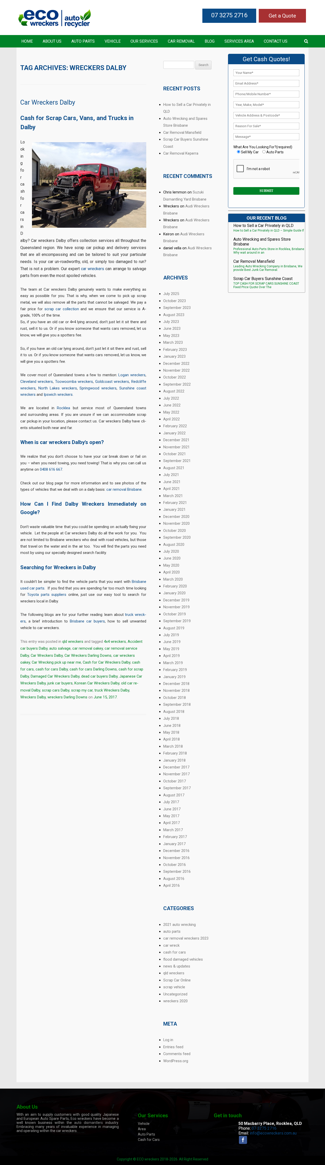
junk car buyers (60, 683)
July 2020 (171, 551)
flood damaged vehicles (183, 959)
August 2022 (173, 391)
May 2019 (171, 649)
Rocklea (63, 408)
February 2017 (175, 836)
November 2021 (176, 447)
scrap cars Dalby (55, 690)
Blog (210, 41)
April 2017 (171, 823)
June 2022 (172, 405)
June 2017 (172, 809)
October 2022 (174, 377)
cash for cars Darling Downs (93, 669)
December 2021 (176, 440)
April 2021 (171, 488)
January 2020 (174, 593)
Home (27, 41)
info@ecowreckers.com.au (273, 1133)
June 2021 (172, 482)
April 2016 (171, 885)
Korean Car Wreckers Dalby (96, 683)
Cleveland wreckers (36, 381)
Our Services (144, 41)
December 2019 (176, 600)
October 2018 (174, 697)
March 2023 (173, 342)
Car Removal (181, 41)
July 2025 (171, 293)
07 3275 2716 (229, 15)
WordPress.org (175, 1061)
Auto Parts (83, 41)
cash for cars (174, 952)
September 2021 (177, 460)
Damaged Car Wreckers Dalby (55, 676)
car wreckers (92, 268)
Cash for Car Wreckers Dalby (106, 662)
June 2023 (172, 328)
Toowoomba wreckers (74, 381)
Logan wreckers (131, 375)
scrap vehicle (174, 987)
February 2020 (175, 586)
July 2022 (171, 398)
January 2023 (174, 356)
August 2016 (173, 878)
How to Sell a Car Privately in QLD (263, 225)
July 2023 (171, 321)
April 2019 (171, 655)
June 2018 (172, 725)
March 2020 (173, 579)
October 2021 (174, 454)
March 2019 (173, 663)
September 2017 (177, 788)
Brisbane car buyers (87, 621)
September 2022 (177, 384)
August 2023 (173, 315)
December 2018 (176, 683)
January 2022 (174, 433)
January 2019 (174, 677)
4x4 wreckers (115, 641)
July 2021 (171, 474)
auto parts (172, 931)
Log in (168, 1040)
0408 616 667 (51, 469)
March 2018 (173, 746)
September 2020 (177, 537)
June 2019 (172, 641)
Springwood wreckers (98, 388)
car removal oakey (87, 648)
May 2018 (171, 732)
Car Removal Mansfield (182, 132)
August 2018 (173, 711)
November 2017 (176, 774)
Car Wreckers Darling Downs (87, 655)
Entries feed (173, 1047)
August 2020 (173, 544)
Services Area (239, 41)
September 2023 (177, 307)
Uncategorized (175, 994)
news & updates (176, 966)
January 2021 (174, 509)
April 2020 (171, 572)
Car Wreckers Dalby (47, 102)
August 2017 (173, 795)
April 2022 (171, 419)
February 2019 (175, 669)
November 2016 (176, 858)
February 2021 (175, 502)
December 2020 (176, 516)
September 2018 (177, 704)
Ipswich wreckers (58, 394)
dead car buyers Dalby (99, 676)
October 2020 (174, 530)
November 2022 (176, 370)
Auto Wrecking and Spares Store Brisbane (262, 242)
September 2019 (177, 621)
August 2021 (173, 468)
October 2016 (174, 864)
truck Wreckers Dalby (111, 690)
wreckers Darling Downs (67, 697)
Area (142, 1129)
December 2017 (176, 767)
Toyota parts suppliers (46, 594)
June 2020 (172, 558)
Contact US (275, 41)
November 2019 (176, 607)
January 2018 (174, 760)
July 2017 (171, 802)
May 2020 (171, 565)
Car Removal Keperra (180, 153)
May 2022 (171, 412)
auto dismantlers (88, 1123)
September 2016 (177, 871)
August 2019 (173, 628)
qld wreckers (72, 641)
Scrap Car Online (177, 980)
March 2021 (173, 496)
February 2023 (175, 349)
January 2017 (174, 844)
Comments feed (176, 1054)
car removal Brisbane (124, 489)
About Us (52, 41)
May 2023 (171, 335)
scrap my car (82, 690)
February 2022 (175, 426)
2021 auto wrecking (179, 924)
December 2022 (176, 363)
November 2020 (176, 523)
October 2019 (174, 614)
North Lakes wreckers (57, 388)
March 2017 (173, 830)
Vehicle (113, 41)
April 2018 (171, 739)
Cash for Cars (149, 1140)
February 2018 (175, 753)
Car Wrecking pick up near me (56, 662)
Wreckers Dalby (33, 697)
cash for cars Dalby (52, 669)
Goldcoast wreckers (112, 381)
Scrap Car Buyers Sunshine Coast (262, 278)
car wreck (171, 945)
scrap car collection (61, 309)
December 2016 (176, 850)
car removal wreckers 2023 (185, 938)
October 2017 (174, 781)
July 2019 (171, 635)
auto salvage (60, 648)
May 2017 (171, 816)
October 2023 (174, 301)
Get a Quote (282, 16)
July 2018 (171, 718)
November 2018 (176, 690)
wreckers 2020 (175, 1001)
